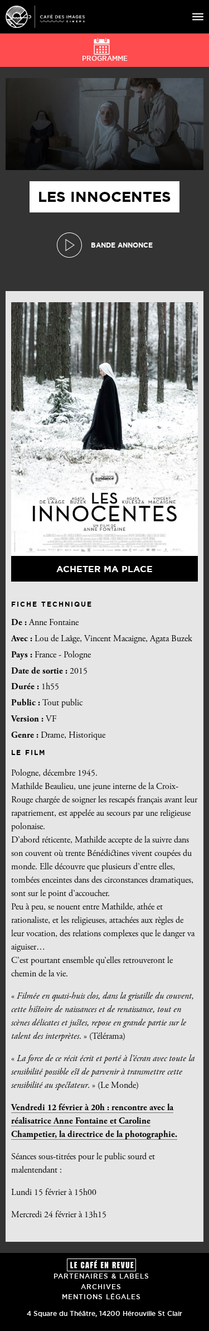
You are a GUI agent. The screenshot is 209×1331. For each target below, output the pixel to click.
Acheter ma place (104, 569)
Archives (101, 1286)
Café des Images (45, 17)
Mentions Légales (101, 1296)
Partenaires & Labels (101, 1276)
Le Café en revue (101, 1265)
